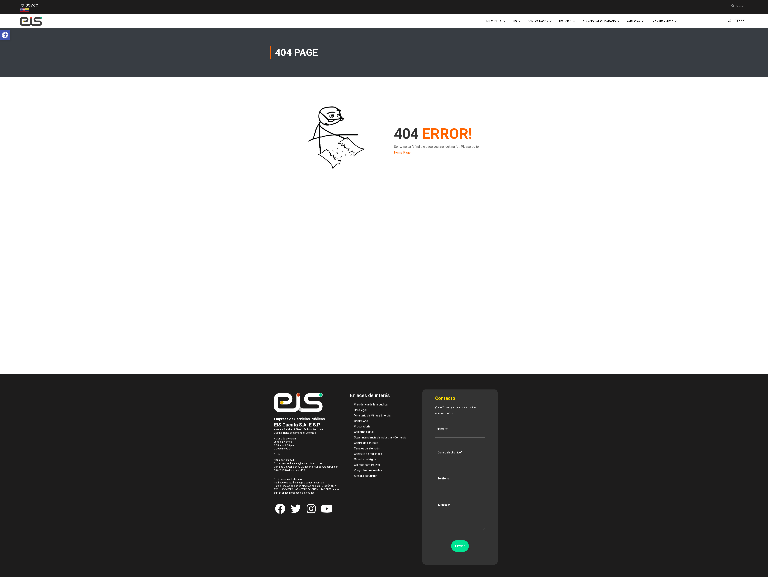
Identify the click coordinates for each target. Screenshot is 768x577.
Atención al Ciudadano (599, 21)
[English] (22, 10)
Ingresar (739, 20)
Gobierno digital (364, 431)
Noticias (565, 21)
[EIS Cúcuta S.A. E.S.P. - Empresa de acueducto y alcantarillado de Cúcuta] (31, 21)
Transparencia (662, 21)
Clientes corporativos (367, 464)
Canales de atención (367, 448)
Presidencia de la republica (371, 404)
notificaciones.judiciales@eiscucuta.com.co (299, 482)
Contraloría (361, 421)
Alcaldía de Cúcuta (365, 475)
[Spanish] (27, 10)
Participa (633, 21)
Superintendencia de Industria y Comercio (380, 437)
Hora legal (360, 410)
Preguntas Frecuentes (368, 470)
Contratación (538, 21)
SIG (515, 21)
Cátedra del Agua (365, 459)
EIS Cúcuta (494, 21)
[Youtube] (326, 509)
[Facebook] (280, 509)
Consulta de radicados (368, 453)
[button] (5, 35)
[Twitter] (295, 509)
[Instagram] (311, 509)
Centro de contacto (366, 442)
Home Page (402, 152)
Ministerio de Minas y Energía (372, 415)
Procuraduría (362, 426)
